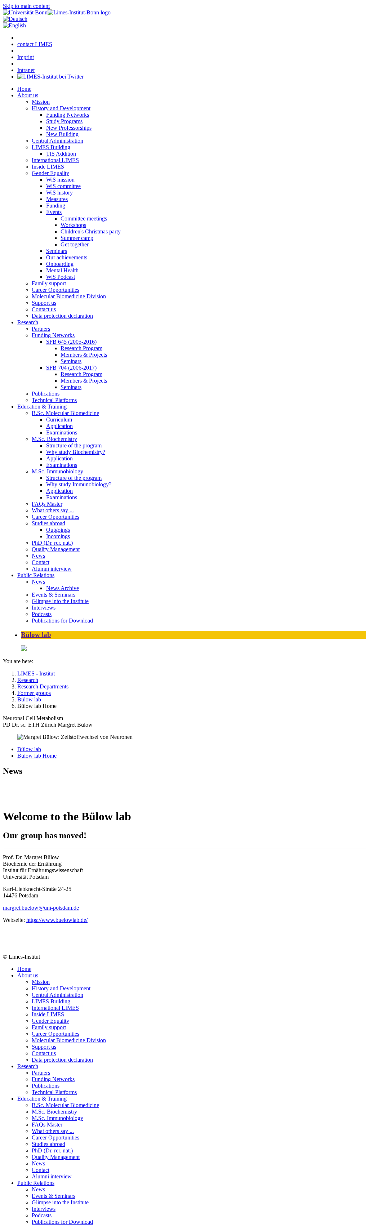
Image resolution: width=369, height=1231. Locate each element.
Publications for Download (62, 620)
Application (59, 426)
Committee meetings (84, 218)
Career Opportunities (55, 290)
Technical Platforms (54, 400)
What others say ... (53, 510)
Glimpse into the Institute (60, 601)
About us (27, 95)
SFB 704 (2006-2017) (71, 368)
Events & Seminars (53, 595)
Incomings (58, 536)
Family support (49, 283)
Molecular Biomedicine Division (69, 296)
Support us (44, 303)
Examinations (61, 432)
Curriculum (59, 419)
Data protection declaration (62, 316)
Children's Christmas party (91, 231)
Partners (41, 329)
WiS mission (60, 180)
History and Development (61, 108)
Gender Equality (50, 173)
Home (24, 89)
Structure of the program (74, 445)
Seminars (56, 251)
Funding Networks (67, 115)
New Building (62, 134)
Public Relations (35, 575)
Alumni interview (52, 569)
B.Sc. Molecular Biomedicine (65, 413)
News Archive (62, 588)
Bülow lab (36, 634)
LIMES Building (51, 147)
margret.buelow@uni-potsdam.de (41, 908)
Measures (57, 199)
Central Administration (57, 141)
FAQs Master (47, 504)
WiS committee (63, 186)
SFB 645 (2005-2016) (71, 342)
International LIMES (55, 160)
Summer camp (77, 238)
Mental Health (62, 270)
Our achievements (66, 257)
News (38, 556)
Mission (41, 102)
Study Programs (64, 121)
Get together (75, 244)
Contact (40, 562)
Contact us (44, 309)
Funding (55, 205)
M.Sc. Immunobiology (57, 471)
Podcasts (42, 614)
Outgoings (58, 530)
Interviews (43, 608)
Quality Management (56, 549)
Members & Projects (84, 355)
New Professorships (69, 128)
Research (27, 322)
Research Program (81, 348)
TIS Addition (61, 154)
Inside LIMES (48, 167)
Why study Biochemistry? (75, 452)
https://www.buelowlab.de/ (57, 920)
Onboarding (60, 264)
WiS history (59, 192)
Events (54, 212)
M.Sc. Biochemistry (54, 439)
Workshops (73, 225)
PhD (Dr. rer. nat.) (52, 543)
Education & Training (42, 406)
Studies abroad (48, 523)
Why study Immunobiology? (78, 484)
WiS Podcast (60, 277)
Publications (45, 394)
